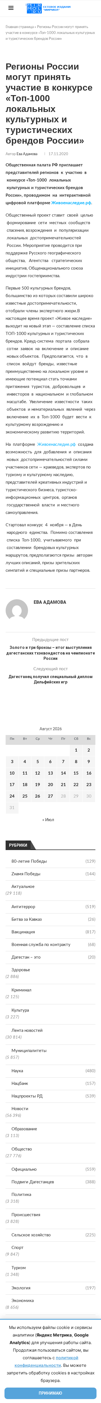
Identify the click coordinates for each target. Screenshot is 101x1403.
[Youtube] (73, 25)
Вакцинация (53, 932)
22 (76, 785)
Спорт (18, 1248)
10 (12, 773)
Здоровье (21, 970)
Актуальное (23, 887)
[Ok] (91, 25)
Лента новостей (27, 1030)
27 (50, 796)
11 (24, 773)
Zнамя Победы (53, 874)
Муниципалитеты (29, 1051)
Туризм (19, 1268)
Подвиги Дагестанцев (53, 1182)
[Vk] (79, 25)
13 (50, 773)
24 (12, 796)
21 (63, 785)
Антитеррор (53, 907)
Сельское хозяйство (53, 1235)
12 (37, 773)
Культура (20, 1010)
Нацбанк (53, 1083)
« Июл (48, 820)
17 (12, 785)
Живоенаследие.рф (71, 203)
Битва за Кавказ (53, 919)
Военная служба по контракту (53, 945)
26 (37, 796)
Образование (24, 1129)
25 (24, 796)
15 (76, 773)
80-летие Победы (53, 861)
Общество (22, 1149)
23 (88, 785)
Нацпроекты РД (53, 1096)
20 (50, 785)
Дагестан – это (53, 957)
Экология (53, 1288)
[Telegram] (85, 25)
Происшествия (26, 1215)
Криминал (21, 990)
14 (63, 773)
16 (88, 773)
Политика (21, 1195)
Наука (53, 1071)
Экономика (23, 1301)
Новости (20, 1109)
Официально (53, 1169)
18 (24, 785)
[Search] (90, 8)
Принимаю (50, 1393)
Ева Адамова (27, 154)
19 (37, 785)
